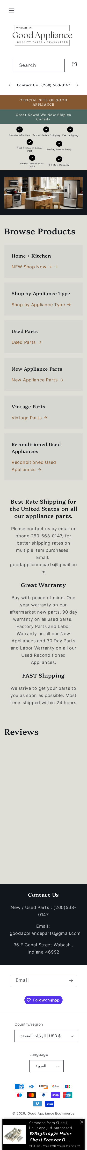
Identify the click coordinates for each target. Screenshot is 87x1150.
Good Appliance (41, 1113)
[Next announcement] (77, 85)
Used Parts (24, 342)
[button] (11, 10)
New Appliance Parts (35, 379)
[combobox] (38, 65)
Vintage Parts (27, 417)
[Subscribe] (70, 980)
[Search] (57, 65)
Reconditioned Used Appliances (34, 466)
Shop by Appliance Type (38, 304)
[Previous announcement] (9, 85)
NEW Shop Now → (32, 266)
